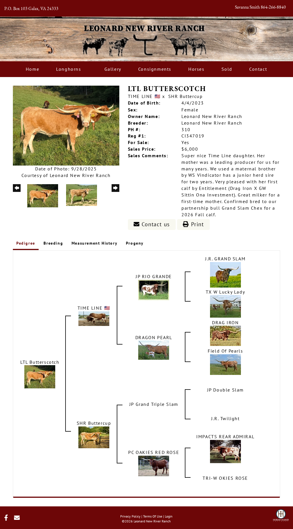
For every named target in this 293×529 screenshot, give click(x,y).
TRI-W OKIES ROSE (225, 478)
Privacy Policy (130, 516)
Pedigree (25, 243)
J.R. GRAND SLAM (225, 258)
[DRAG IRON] (225, 335)
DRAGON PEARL (153, 337)
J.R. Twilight (225, 418)
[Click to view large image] (66, 125)
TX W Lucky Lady (225, 292)
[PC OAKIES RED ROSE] (153, 465)
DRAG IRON (225, 322)
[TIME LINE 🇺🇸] (93, 318)
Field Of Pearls (225, 351)
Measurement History (94, 243)
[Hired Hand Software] (281, 513)
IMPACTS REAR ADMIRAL (225, 436)
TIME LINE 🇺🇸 (144, 96)
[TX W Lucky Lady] (225, 306)
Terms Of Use (152, 516)
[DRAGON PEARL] (153, 350)
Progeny (135, 243)
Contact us (155, 224)
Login (169, 516)
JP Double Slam (225, 390)
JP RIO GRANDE (154, 276)
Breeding (53, 243)
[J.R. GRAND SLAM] (225, 274)
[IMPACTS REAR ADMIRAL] (225, 451)
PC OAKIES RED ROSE (153, 452)
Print (196, 224)
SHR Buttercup (185, 96)
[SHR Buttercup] (93, 437)
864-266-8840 (273, 7)
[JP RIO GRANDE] (153, 289)
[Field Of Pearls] (225, 364)
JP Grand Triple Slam (153, 404)
